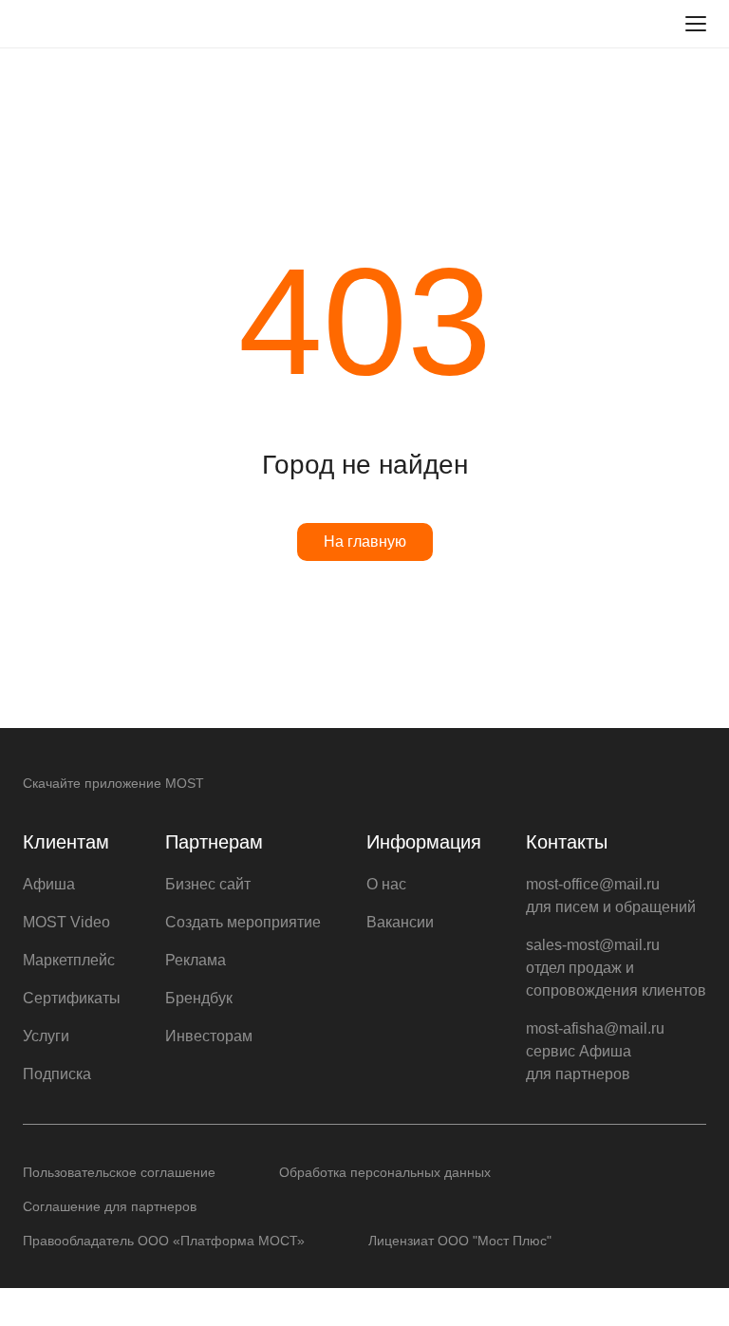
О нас (386, 884)
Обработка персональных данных (385, 1172)
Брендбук (199, 998)
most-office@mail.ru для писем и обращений (611, 895)
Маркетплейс (69, 960)
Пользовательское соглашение (119, 1172)
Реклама (195, 960)
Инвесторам (208, 1036)
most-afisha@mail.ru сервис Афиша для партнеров (595, 1051)
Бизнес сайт (208, 884)
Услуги (46, 1036)
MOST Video (66, 922)
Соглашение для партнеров (109, 1206)
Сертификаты (72, 998)
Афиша (49, 884)
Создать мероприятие (243, 922)
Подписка (57, 1074)
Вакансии (400, 922)
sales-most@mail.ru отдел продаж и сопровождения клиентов (616, 968)
